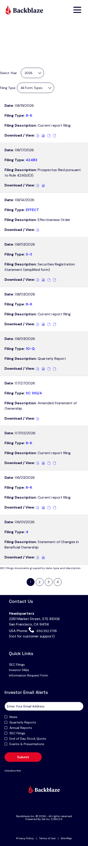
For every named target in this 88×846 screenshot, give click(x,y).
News (13, 716)
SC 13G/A (34, 393)
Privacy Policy (25, 838)
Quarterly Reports (22, 722)
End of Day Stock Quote (27, 738)
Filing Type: (8, 88)
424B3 (31, 160)
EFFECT (32, 209)
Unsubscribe (13, 770)
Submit (23, 757)
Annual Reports (20, 727)
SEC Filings (22, 664)
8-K (29, 115)
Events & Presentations (26, 744)
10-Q (30, 348)
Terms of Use (47, 838)
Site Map (66, 838)
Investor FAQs (24, 670)
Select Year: (9, 73)
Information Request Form (34, 675)
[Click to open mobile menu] (77, 10)
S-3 (29, 254)
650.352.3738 (46, 631)
